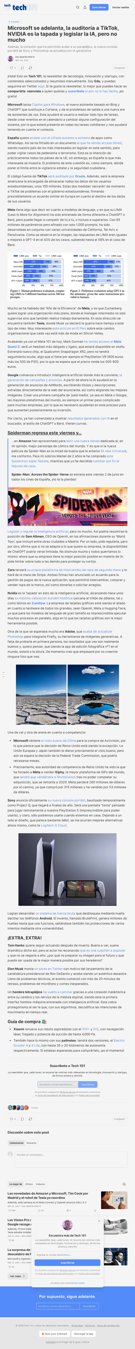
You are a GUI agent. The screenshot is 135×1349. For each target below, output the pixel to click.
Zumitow (38, 603)
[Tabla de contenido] (3, 674)
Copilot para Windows (48, 104)
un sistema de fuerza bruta (55, 913)
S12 (96, 1029)
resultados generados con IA (89, 418)
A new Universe (113, 451)
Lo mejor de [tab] (16, 1184)
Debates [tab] (40, 1184)
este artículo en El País (69, 328)
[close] (99, 1221)
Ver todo (15, 1276)
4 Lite (35, 1045)
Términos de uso (68, 1270)
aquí (41, 86)
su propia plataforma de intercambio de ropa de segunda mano (74, 570)
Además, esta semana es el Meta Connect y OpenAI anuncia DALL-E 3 (47, 1202)
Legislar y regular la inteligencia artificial (38, 531)
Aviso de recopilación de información (56, 1273)
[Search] (77, 7)
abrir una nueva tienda (83, 441)
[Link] (3, 432)
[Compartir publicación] (85, 7)
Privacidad (77, 1325)
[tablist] (23, 1143)
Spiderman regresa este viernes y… (45, 432)
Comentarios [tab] (16, 1142)
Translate (15, 21)
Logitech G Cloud (54, 825)
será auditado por (61, 176)
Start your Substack (56, 1333)
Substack (51, 1342)
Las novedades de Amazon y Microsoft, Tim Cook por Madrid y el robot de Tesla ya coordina (48, 1196)
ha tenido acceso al (99, 342)
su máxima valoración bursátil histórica (44, 598)
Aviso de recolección (108, 1325)
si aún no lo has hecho (101, 91)
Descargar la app (83, 1333)
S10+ (86, 1029)
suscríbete (76, 91)
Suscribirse (99, 7)
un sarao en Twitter (48, 969)
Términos (90, 1325)
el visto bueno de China (58, 741)
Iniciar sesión (120, 7)
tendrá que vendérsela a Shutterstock (48, 777)
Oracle (80, 176)
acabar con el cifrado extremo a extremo (60, 138)
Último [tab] (29, 1184)
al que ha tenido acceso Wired (99, 143)
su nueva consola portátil (66, 800)
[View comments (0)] (22, 68)
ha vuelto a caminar (57, 992)
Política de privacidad (89, 1273)
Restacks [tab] (31, 1142)
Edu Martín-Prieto (25, 57)
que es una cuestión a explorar (102, 950)
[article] (67, 1202)
